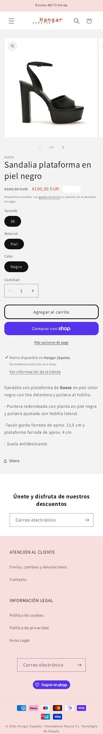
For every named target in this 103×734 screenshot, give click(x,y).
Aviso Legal (20, 640)
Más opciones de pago (51, 342)
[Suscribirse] (86, 520)
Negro (16, 266)
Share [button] (14, 460)
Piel (14, 244)
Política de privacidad (29, 627)
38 (13, 221)
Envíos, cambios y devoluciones (38, 567)
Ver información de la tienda (35, 371)
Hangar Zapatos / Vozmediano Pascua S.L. (48, 726)
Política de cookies (27, 615)
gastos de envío (49, 197)
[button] (11, 21)
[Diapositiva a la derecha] (63, 147)
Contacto (18, 579)
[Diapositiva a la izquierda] (40, 147)
